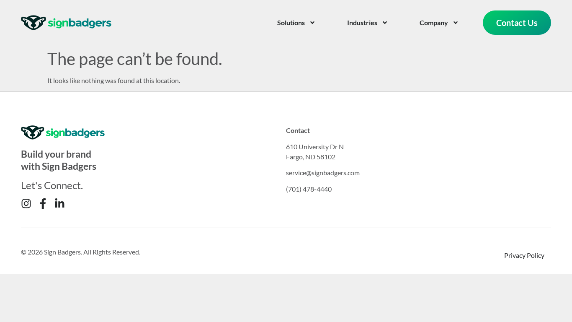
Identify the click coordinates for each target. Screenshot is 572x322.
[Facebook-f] (43, 203)
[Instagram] (26, 203)
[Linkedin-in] (59, 203)
